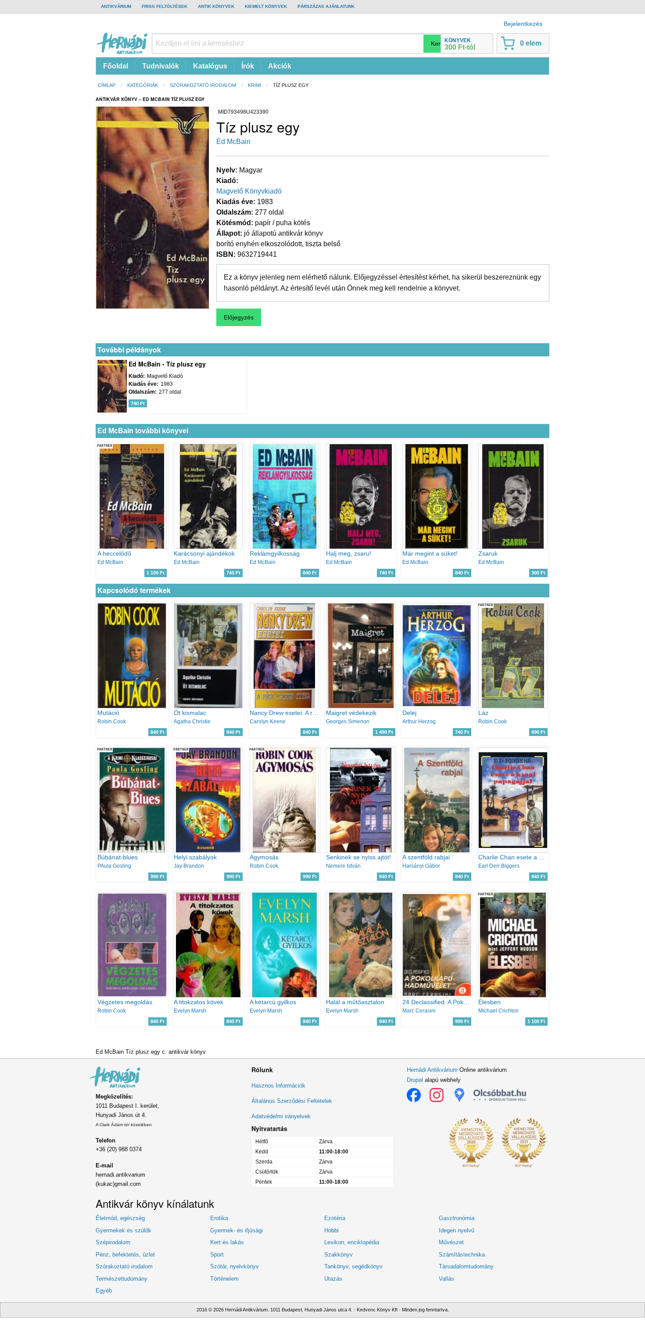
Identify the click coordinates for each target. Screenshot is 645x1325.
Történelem (224, 1278)
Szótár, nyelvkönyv (234, 1266)
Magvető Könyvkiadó (249, 191)
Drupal (415, 1080)
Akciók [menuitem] (279, 66)
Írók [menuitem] (247, 66)
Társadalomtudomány (466, 1266)
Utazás (333, 1278)
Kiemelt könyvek (266, 6)
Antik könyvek (216, 6)
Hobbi (331, 1230)
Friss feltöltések (164, 6)
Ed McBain (233, 141)
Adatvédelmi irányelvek (281, 1116)
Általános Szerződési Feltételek (291, 1101)
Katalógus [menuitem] (210, 66)
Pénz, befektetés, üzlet (125, 1254)
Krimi (254, 85)
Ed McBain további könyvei (142, 430)
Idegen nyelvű (456, 1230)
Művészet (451, 1242)
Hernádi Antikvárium (432, 1069)
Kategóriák (142, 85)
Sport (217, 1254)
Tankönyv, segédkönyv (353, 1266)
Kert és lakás (227, 1242)
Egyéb (104, 1290)
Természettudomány (121, 1278)
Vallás (446, 1278)
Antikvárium (116, 6)
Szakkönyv (338, 1254)
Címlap (106, 85)
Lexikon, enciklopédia (351, 1242)
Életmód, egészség (120, 1218)
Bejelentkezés (523, 23)
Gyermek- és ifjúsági (236, 1230)
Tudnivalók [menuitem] (160, 66)
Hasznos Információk (278, 1085)
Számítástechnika (462, 1254)
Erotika (219, 1218)
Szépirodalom (113, 1242)
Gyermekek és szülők (123, 1230)
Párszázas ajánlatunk (326, 6)
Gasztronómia (456, 1218)
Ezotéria (334, 1218)
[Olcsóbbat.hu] (499, 1095)
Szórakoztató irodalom (203, 85)
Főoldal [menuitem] (115, 66)
